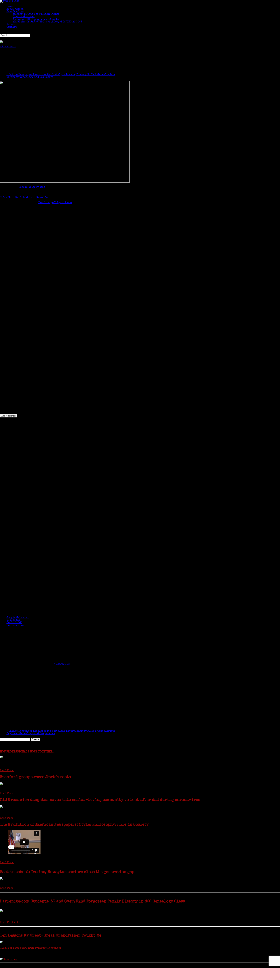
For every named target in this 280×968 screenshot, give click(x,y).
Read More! (7, 770)
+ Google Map (61, 664)
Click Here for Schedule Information (24, 197)
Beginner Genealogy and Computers (30, 77)
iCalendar (13, 620)
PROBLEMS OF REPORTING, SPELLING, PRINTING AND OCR (47, 22)
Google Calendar (17, 617)
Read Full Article (12, 922)
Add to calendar (8, 416)
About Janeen (14, 9)
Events (10, 24)
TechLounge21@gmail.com (55, 202)
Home (9, 6)
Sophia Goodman (24, 17)
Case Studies (14, 11)
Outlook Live (15, 625)
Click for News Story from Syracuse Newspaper (30, 948)
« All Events (8, 47)
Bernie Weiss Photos (32, 187)
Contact (11, 27)
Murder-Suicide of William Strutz (36, 14)
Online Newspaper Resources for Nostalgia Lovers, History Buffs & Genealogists (60, 74)
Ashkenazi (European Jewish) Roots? (36, 19)
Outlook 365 (14, 623)
